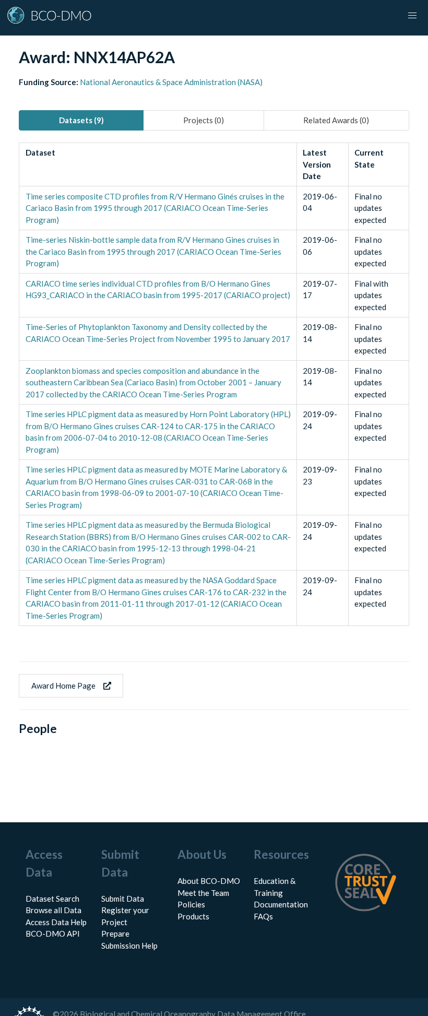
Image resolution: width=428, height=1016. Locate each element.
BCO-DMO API (53, 933)
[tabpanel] (214, 384)
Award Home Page (63, 685)
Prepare (115, 933)
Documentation (281, 904)
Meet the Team (203, 892)
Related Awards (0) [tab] (336, 120)
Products (193, 916)
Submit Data (122, 898)
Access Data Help (56, 922)
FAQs (263, 916)
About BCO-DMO (208, 880)
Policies (191, 904)
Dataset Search (52, 898)
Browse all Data (53, 910)
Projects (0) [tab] (203, 120)
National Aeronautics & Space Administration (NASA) (171, 82)
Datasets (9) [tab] (81, 120)
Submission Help (129, 945)
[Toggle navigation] (412, 15)
